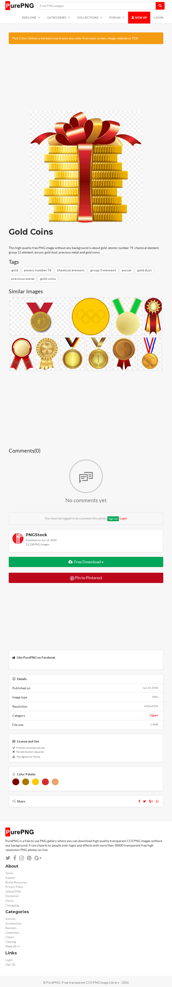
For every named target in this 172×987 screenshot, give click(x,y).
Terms (9, 873)
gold (14, 270)
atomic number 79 (37, 270)
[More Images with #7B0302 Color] (15, 782)
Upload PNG (13, 891)
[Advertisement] (86, 80)
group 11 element (103, 270)
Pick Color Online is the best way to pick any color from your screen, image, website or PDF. (75, 38)
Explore (29, 17)
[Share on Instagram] (21, 858)
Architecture (13, 923)
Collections (88, 17)
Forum (115, 17)
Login (158, 17)
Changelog (12, 905)
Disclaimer (12, 896)
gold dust (144, 270)
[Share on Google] (37, 858)
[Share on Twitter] (7, 858)
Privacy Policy (14, 887)
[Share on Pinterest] (29, 858)
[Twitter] (144, 801)
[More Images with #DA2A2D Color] (45, 782)
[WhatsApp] (157, 801)
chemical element (70, 270)
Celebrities (12, 932)
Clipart (154, 715)
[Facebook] (139, 801)
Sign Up (140, 17)
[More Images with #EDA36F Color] (55, 782)
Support (10, 877)
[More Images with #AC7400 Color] (25, 782)
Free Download (87, 561)
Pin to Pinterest (88, 577)
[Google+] (151, 801)
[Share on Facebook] (14, 858)
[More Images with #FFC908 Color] (35, 782)
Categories (57, 17)
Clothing (10, 942)
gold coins (48, 279)
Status (9, 900)
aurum (126, 270)
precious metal (22, 279)
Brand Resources (16, 882)
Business (11, 928)
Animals (10, 919)
